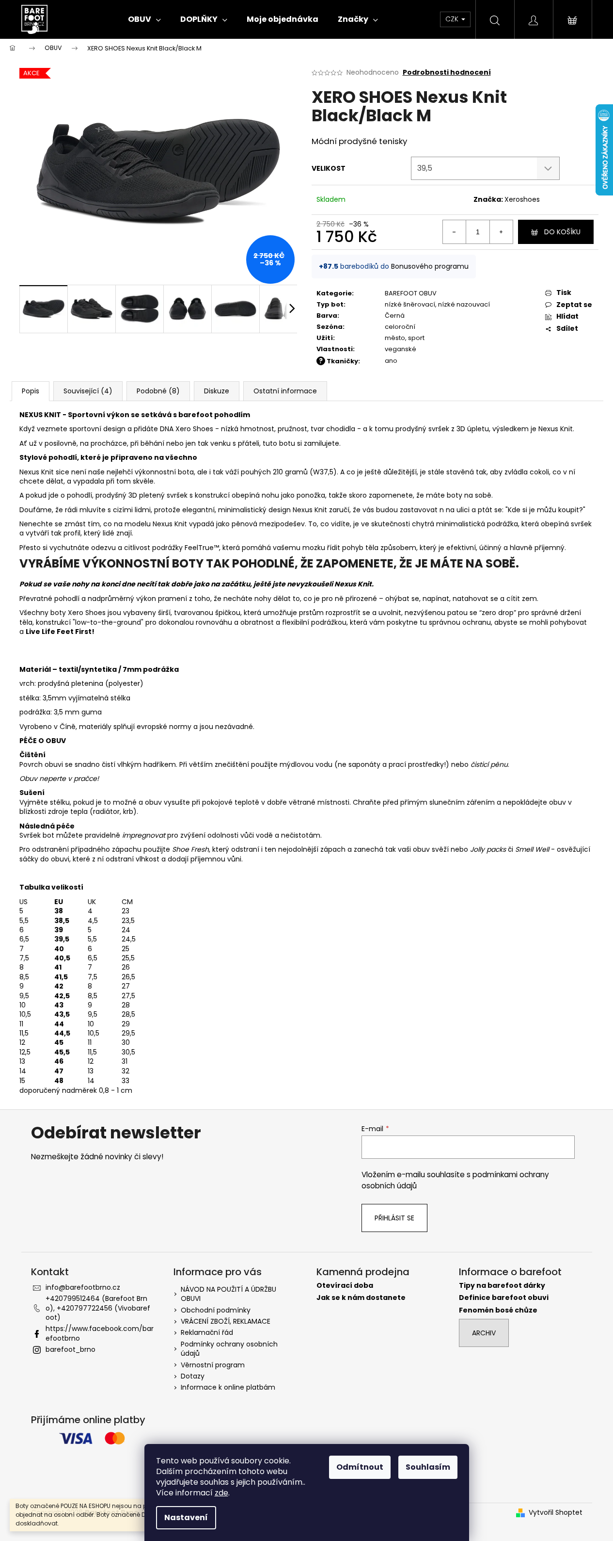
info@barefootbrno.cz (83, 1287)
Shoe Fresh (190, 849)
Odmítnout (359, 1467)
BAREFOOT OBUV (411, 293)
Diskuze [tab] (216, 391)
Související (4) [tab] (87, 391)
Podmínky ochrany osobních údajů (229, 1348)
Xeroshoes (522, 199)
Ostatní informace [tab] (285, 391)
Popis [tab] (30, 391)
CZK (452, 19)
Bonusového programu (430, 266)
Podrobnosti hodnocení (447, 72)
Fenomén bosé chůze (498, 1310)
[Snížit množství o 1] (454, 231)
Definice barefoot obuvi (504, 1297)
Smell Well (533, 849)
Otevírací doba (344, 1285)
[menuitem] (144, 19)
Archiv (484, 1333)
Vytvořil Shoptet (555, 1512)
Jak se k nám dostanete (361, 1297)
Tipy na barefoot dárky (502, 1285)
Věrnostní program (213, 1365)
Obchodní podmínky (216, 1310)
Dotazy (192, 1376)
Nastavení (186, 1517)
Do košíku (562, 232)
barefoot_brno (70, 1349)
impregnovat (143, 835)
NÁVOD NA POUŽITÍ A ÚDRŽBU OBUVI (228, 1293)
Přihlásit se (394, 1218)
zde (221, 1492)
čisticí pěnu (489, 764)
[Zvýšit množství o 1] (501, 231)
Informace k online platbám (228, 1387)
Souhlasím (428, 1467)
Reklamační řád (207, 1332)
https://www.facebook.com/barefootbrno (100, 1333)
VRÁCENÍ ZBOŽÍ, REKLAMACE (225, 1321)
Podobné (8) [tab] (158, 391)
